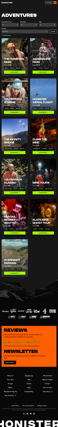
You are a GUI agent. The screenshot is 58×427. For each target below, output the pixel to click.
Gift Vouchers (47, 375)
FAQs (29, 379)
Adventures (29, 375)
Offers (10, 387)
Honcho (44, 410)
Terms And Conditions (28, 406)
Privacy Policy (15, 406)
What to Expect (47, 379)
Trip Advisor (36, 346)
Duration (23, 22)
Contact (47, 383)
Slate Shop (46, 391)
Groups (10, 383)
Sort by (4, 28)
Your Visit (10, 379)
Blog (29, 387)
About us (10, 375)
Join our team (47, 387)
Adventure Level (7, 22)
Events (29, 383)
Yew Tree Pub (9, 395)
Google (30, 346)
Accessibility (29, 391)
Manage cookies (42, 406)
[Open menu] (55, 2)
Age (40, 22)
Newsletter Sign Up (10, 391)
